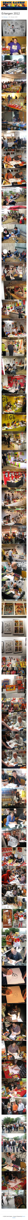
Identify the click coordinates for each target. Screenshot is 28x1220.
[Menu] (14, 8)
